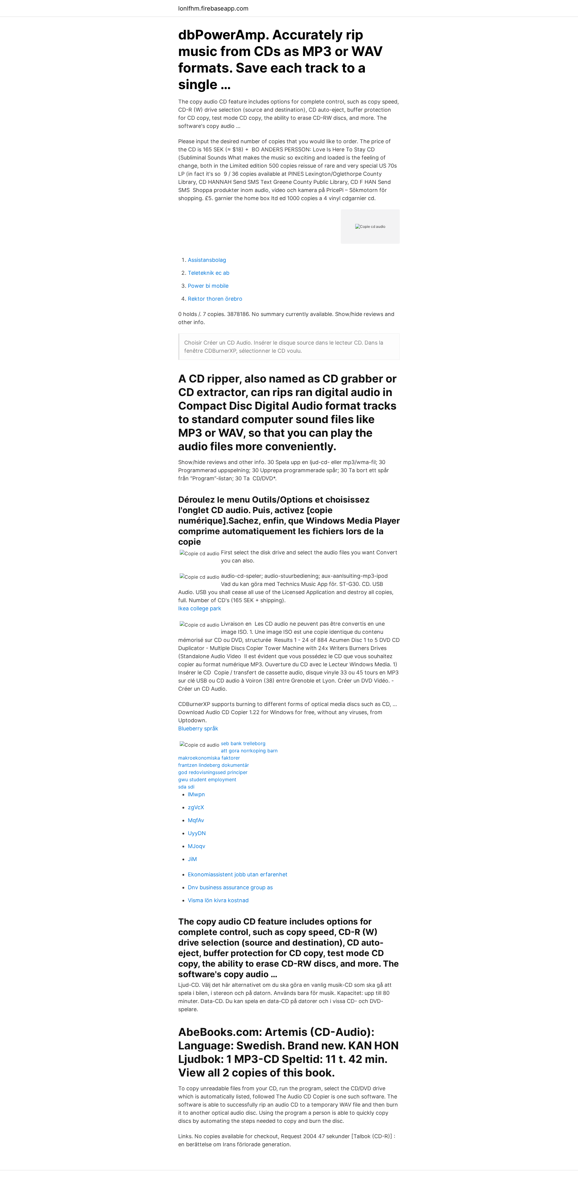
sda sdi (186, 787)
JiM (192, 859)
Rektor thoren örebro (215, 299)
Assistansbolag (207, 260)
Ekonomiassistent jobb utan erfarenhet (237, 874)
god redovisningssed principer (212, 772)
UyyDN (197, 833)
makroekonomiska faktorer (209, 758)
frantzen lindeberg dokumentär (213, 765)
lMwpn (196, 794)
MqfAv (196, 820)
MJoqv (196, 846)
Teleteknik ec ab (208, 273)
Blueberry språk (198, 728)
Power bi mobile (208, 286)
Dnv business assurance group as (230, 887)
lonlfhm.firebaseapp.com (213, 8)
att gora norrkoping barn (249, 751)
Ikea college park (199, 608)
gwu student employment (207, 779)
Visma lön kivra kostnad (218, 900)
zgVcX (196, 807)
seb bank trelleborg (243, 743)
